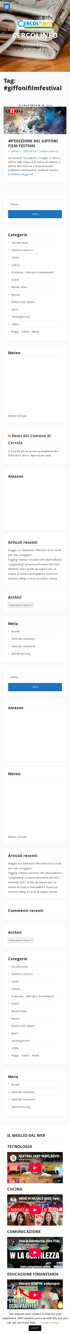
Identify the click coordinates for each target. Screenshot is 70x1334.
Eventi (15, 279)
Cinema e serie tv (49, 151)
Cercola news (19, 242)
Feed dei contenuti (22, 638)
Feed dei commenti (23, 646)
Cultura (15, 265)
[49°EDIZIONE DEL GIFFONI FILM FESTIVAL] (35, 119)
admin (15, 151)
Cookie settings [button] (49, 1322)
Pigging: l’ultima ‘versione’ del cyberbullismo (35, 559)
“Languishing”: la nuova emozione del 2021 (34, 564)
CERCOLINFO (35, 35)
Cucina (15, 257)
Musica (15, 294)
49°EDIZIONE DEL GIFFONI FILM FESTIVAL (33, 143)
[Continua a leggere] (20, 174)
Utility (14, 324)
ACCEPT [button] (35, 1328)
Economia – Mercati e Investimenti (32, 272)
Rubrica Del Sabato (23, 302)
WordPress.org (20, 653)
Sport (14, 309)
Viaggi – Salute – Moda (25, 331)
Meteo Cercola (17, 416)
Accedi (15, 631)
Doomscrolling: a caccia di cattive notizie (32, 578)
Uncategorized (20, 316)
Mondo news (19, 287)
